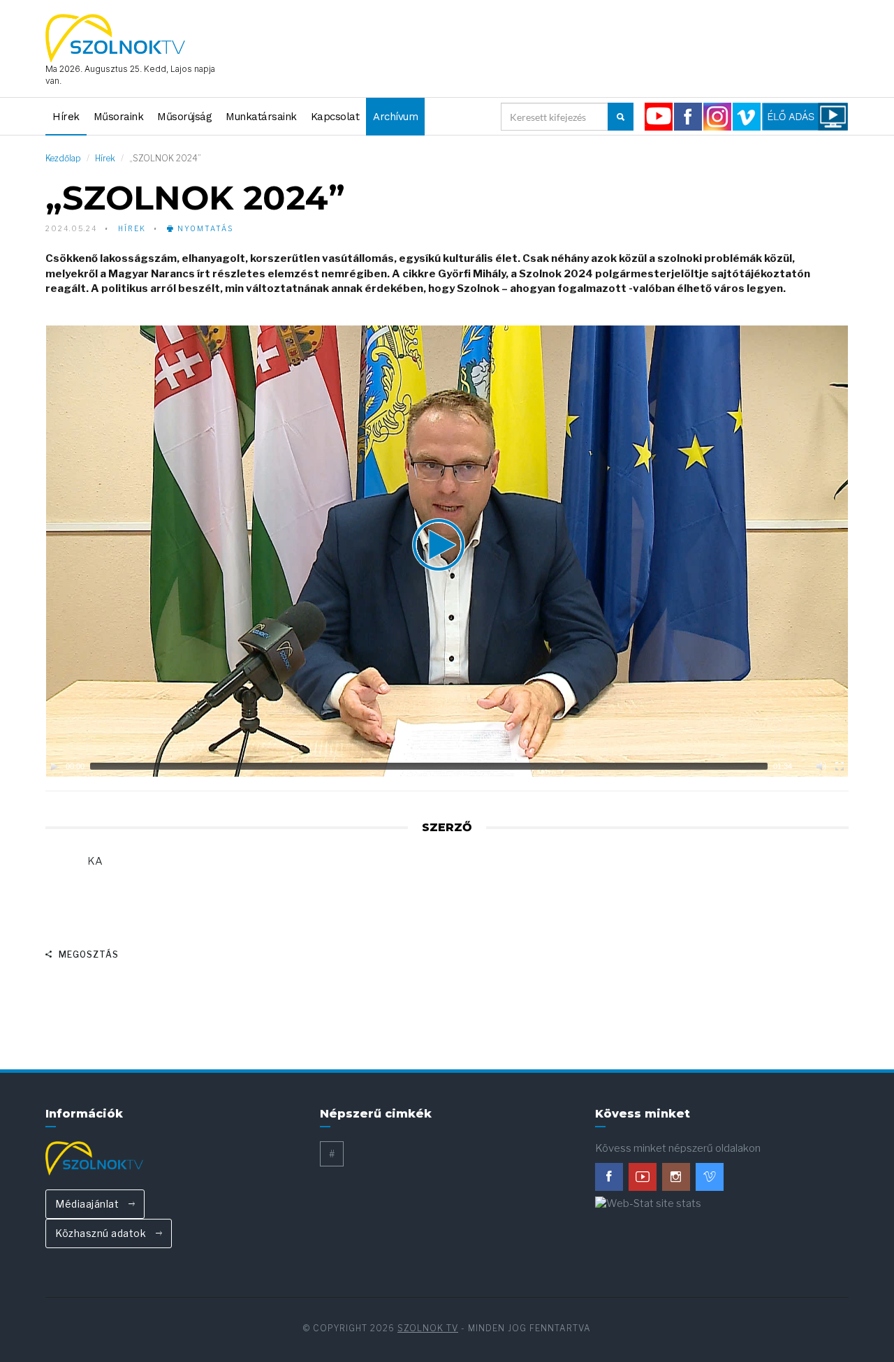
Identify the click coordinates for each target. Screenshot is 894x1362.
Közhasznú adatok (102, 1233)
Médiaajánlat (88, 1204)
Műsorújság (184, 116)
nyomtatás (204, 228)
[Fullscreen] (839, 766)
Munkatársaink (261, 116)
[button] (447, 551)
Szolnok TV (427, 1328)
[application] (447, 551)
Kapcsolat (335, 116)
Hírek (66, 116)
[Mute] (821, 766)
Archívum (395, 116)
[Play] (54, 766)
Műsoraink (119, 116)
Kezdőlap (63, 158)
